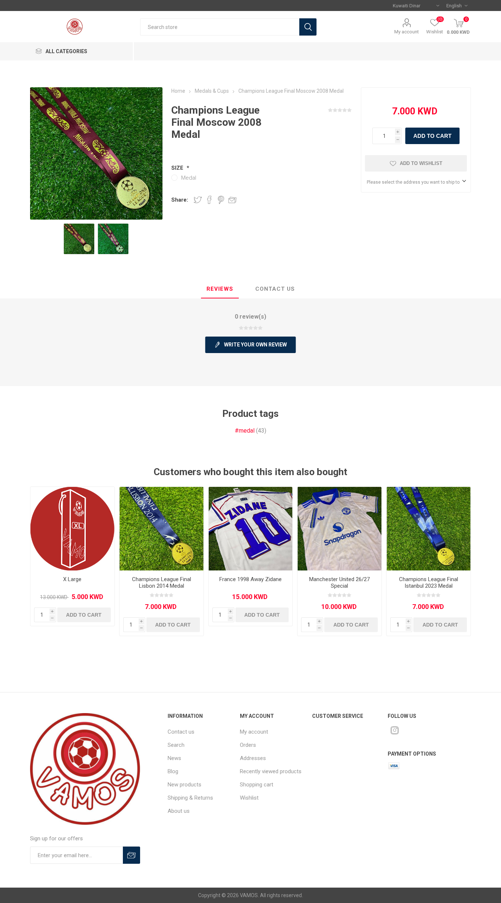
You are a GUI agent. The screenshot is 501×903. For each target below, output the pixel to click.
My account (406, 31)
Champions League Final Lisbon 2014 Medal (161, 582)
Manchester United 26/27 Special (339, 582)
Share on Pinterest (221, 200)
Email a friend (232, 200)
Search (308, 27)
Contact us (181, 731)
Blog (173, 771)
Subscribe (131, 855)
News (174, 758)
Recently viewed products (270, 771)
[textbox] (219, 27)
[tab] (220, 289)
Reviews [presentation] (219, 289)
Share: (179, 200)
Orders (248, 745)
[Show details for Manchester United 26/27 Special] (339, 529)
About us (179, 811)
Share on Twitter (198, 200)
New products (184, 784)
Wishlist (249, 797)
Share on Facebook (209, 200)
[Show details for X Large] (72, 529)
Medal (188, 178)
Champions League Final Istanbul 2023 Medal (428, 582)
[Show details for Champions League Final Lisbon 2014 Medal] (162, 529)
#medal (245, 430)
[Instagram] (395, 730)
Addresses (253, 758)
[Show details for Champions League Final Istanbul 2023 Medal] (429, 529)
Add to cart (432, 136)
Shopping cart (256, 784)
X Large (72, 579)
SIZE (178, 168)
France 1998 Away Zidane (250, 579)
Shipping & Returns (190, 797)
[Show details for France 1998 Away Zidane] (251, 529)
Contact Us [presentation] (275, 289)
